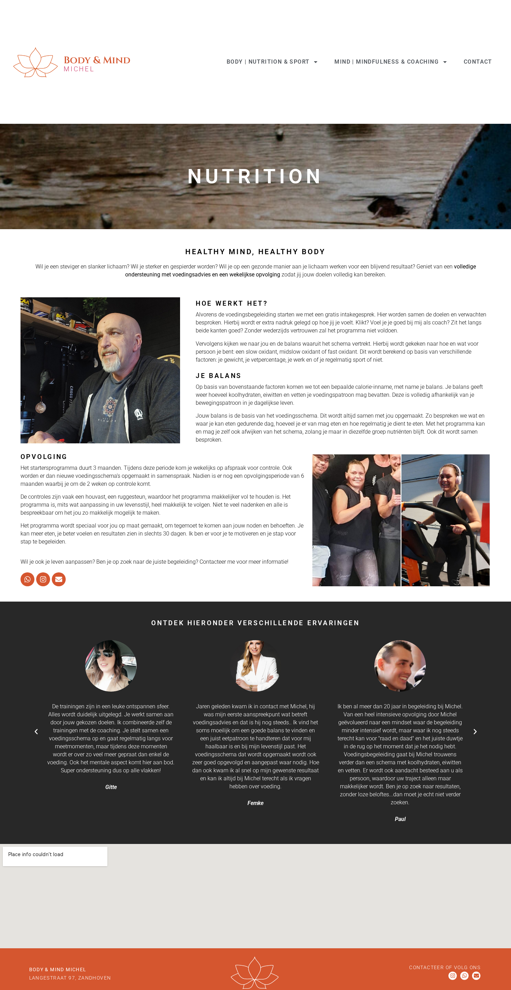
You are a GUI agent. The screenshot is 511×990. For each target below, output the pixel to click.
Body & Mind (97, 60)
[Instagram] (43, 579)
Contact (478, 61)
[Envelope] (59, 579)
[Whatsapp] (27, 579)
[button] (36, 731)
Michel (79, 69)
